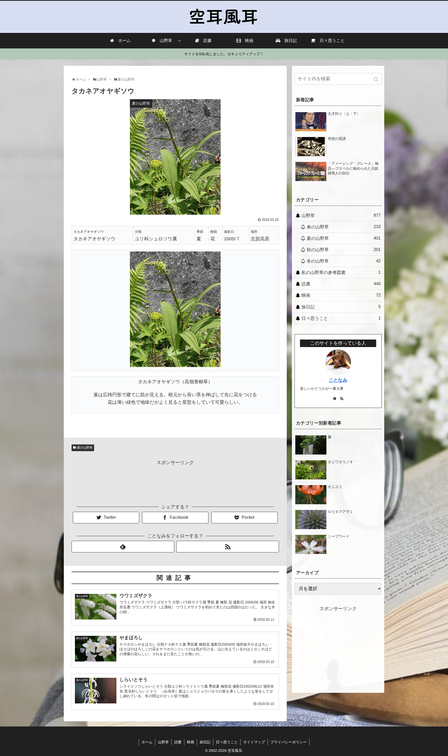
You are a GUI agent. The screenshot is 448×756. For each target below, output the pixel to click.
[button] (377, 79)
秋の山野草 (344, 249)
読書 (341, 283)
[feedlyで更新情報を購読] (123, 546)
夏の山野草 (85, 447)
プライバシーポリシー (288, 742)
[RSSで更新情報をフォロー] (227, 546)
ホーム (147, 742)
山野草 (341, 215)
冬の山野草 (344, 261)
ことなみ (338, 380)
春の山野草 (344, 226)
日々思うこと (341, 318)
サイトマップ (254, 742)
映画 (341, 295)
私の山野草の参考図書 (341, 272)
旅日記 (341, 306)
